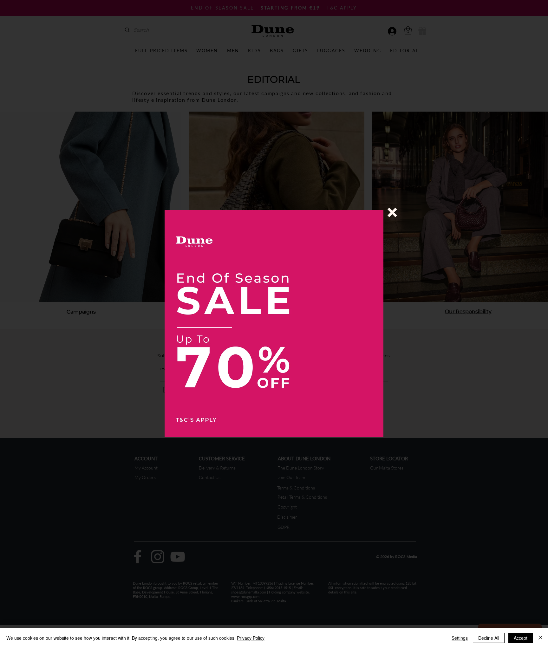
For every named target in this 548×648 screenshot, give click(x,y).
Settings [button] (460, 638)
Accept (520, 638)
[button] (392, 212)
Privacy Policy (250, 638)
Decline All (488, 638)
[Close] (540, 638)
